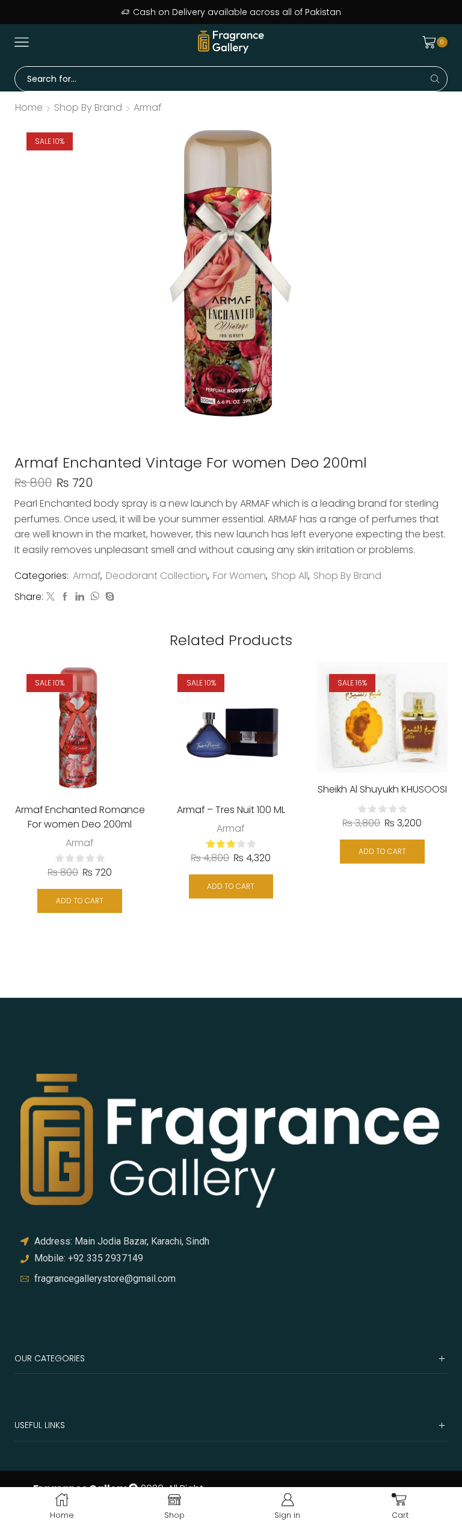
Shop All (289, 576)
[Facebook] (65, 597)
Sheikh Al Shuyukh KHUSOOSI (382, 789)
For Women (239, 576)
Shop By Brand (88, 107)
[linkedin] (79, 597)
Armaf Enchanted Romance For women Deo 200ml (80, 817)
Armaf (148, 107)
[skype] (108, 597)
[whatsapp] (94, 597)
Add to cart (79, 901)
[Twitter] (50, 597)
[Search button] (435, 79)
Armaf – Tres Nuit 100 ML (231, 810)
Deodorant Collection (157, 576)
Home (29, 107)
